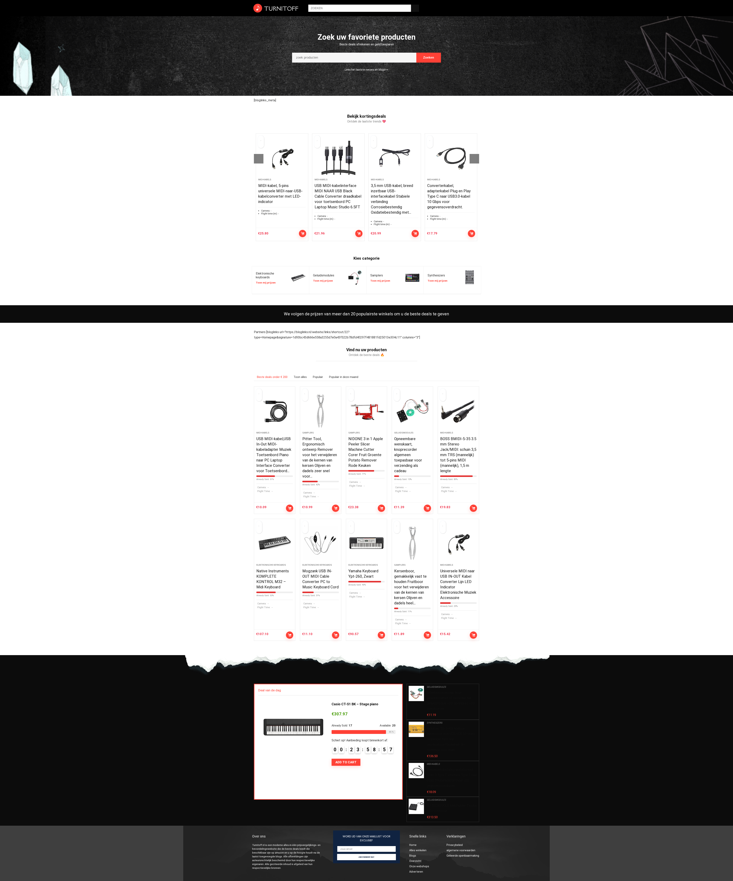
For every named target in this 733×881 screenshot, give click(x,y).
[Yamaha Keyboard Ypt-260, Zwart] (366, 543)
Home (413, 844)
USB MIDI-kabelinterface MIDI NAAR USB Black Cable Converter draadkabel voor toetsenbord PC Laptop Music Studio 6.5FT (281, 196)
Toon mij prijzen (266, 282)
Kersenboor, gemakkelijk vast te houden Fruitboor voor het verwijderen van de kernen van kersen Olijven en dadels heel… (411, 587)
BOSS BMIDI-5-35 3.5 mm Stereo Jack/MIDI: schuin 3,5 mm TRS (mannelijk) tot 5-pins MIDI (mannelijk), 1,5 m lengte (458, 454)
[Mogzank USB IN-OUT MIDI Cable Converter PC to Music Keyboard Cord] (320, 543)
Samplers (308, 433)
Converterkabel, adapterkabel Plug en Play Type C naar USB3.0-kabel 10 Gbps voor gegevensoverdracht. (392, 196)
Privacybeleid (454, 844)
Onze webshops (419, 866)
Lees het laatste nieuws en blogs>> (366, 69)
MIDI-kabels (264, 179)
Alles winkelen (417, 850)
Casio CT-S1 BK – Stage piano (355, 704)
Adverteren (416, 871)
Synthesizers (434, 723)
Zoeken (428, 57)
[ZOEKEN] (415, 8)
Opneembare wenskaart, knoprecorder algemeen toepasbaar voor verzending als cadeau (408, 454)
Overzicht (415, 860)
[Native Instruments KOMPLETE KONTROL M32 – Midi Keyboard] (274, 543)
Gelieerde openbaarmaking (462, 855)
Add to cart (302, 233)
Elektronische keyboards (271, 565)
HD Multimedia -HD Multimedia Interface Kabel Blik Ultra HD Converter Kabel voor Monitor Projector (450, 196)
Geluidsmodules (403, 433)
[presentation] (258, 158)
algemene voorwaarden (460, 850)
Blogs (413, 855)
